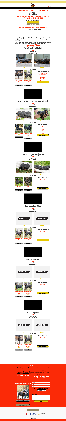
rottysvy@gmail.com (29, 2)
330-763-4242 (41, 2)
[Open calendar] (44, 390)
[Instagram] (48, 6)
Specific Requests (34, 394)
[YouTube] (50, 6)
